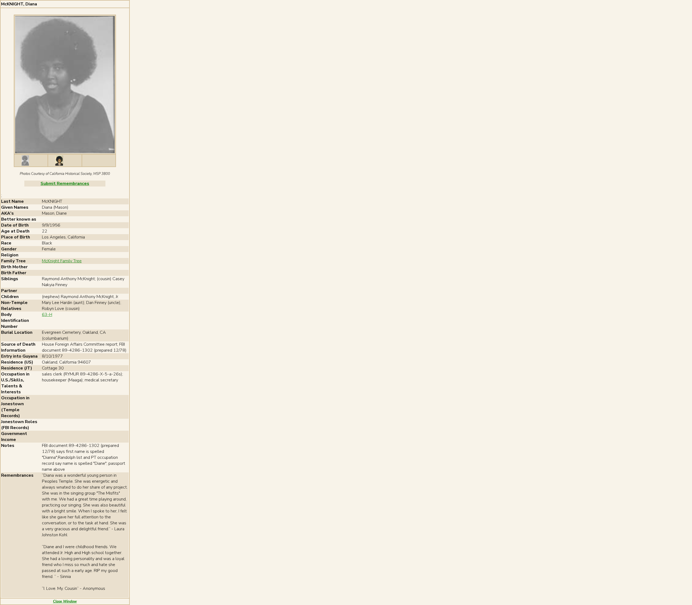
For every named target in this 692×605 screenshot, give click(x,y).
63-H (47, 315)
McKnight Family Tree (62, 261)
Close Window (65, 601)
